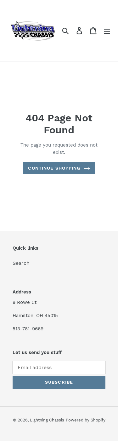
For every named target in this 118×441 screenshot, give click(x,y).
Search (21, 263)
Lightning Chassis (47, 420)
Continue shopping (54, 168)
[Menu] (107, 31)
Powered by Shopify (85, 420)
